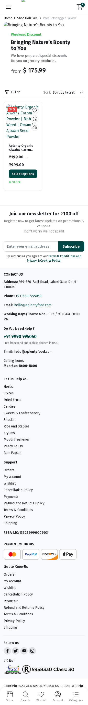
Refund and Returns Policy (24, 503)
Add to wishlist (34, 110)
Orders (9, 470)
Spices (9, 393)
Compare (34, 127)
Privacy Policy (14, 516)
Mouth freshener (17, 440)
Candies (9, 406)
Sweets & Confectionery (22, 413)
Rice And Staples (16, 426)
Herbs (8, 387)
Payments (11, 497)
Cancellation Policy (18, 490)
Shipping (10, 523)
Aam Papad (12, 453)
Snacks (9, 420)
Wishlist (10, 483)
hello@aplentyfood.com (33, 305)
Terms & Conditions (18, 510)
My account (12, 477)
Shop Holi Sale (27, 18)
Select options (23, 174)
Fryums (9, 433)
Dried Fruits (12, 400)
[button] (79, 7)
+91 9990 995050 (29, 296)
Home (8, 18)
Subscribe (71, 246)
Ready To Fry (13, 446)
